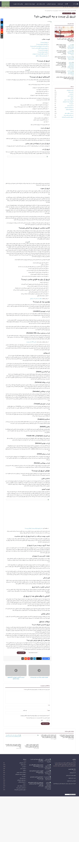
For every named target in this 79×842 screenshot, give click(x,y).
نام (49, 705)
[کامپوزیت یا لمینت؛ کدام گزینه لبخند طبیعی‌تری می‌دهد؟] (70, 52)
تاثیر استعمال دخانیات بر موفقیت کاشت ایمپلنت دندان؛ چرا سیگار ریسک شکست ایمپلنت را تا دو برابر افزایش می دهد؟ (48, 736)
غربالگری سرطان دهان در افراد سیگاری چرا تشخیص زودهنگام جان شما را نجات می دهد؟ (13, 746)
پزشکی (71, 98)
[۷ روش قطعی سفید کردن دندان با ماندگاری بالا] (47, 761)
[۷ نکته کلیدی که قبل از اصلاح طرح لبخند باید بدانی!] (70, 58)
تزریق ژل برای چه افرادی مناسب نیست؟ (40, 48)
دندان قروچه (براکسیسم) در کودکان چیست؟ (33, 528)
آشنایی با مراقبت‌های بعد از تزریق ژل (40, 54)
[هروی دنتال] (75, 4)
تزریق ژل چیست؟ (44, 42)
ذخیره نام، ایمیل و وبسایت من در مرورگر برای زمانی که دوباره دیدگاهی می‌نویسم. (34, 715)
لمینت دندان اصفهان (72, 778)
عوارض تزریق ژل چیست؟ (43, 52)
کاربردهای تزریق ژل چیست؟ (42, 44)
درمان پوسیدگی (70, 105)
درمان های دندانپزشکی (51, 4)
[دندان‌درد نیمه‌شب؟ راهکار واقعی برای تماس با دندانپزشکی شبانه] (70, 46)
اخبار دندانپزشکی (70, 90)
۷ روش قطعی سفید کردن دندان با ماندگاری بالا (65, 39)
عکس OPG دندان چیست (31, 342)
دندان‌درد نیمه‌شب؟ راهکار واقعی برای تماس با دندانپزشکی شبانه (61, 46)
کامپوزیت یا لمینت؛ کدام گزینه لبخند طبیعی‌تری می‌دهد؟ (61, 52)
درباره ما (7, 6)
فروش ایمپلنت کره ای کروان (71, 775)
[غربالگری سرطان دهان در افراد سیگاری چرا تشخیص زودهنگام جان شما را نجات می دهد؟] (13, 739)
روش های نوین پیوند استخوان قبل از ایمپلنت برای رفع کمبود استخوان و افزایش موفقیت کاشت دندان (67, 736)
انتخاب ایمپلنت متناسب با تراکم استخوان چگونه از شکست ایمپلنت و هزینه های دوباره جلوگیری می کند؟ (32, 746)
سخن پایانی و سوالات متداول (42, 56)
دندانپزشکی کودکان (69, 109)
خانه (66, 4)
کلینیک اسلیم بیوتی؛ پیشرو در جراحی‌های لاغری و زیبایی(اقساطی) (64, 783)
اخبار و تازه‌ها (60, 4)
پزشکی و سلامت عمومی (18, 4)
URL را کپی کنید (21, 652)
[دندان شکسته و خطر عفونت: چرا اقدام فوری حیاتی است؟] (70, 73)
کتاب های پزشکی (73, 772)
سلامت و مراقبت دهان (41, 4)
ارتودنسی (71, 94)
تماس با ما (3, 6)
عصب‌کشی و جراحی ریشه (68, 115)
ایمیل (48, 710)
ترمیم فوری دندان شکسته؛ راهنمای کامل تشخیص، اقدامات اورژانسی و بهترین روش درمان (35, 784)
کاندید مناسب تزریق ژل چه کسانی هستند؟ (39, 46)
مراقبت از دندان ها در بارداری (36, 298)
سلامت (60, 10)
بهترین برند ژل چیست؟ (43, 50)
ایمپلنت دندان (70, 96)
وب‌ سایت (25, 710)
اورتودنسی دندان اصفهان (71, 780)
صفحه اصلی (72, 10)
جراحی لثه (71, 103)
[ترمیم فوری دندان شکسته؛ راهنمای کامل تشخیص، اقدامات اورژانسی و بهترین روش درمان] (70, 66)
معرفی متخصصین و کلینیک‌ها (67, 117)
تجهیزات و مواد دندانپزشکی (30, 4)
